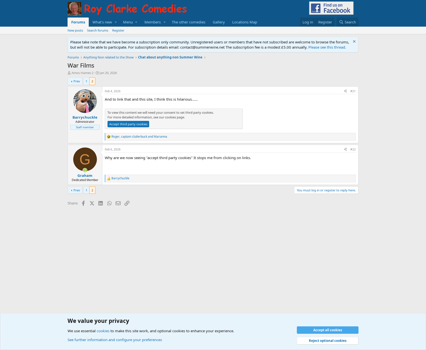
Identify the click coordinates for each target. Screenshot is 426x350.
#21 (353, 91)
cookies (103, 330)
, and (139, 137)
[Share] (345, 91)
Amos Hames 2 (82, 73)
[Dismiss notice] (354, 42)
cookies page (174, 117)
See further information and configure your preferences (115, 339)
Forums (78, 21)
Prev (76, 81)
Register (118, 30)
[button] (115, 22)
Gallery (219, 21)
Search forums (97, 30)
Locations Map (244, 21)
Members (152, 21)
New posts (75, 30)
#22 (353, 149)
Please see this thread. (327, 47)
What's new (102, 21)
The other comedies (188, 21)
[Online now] (85, 170)
